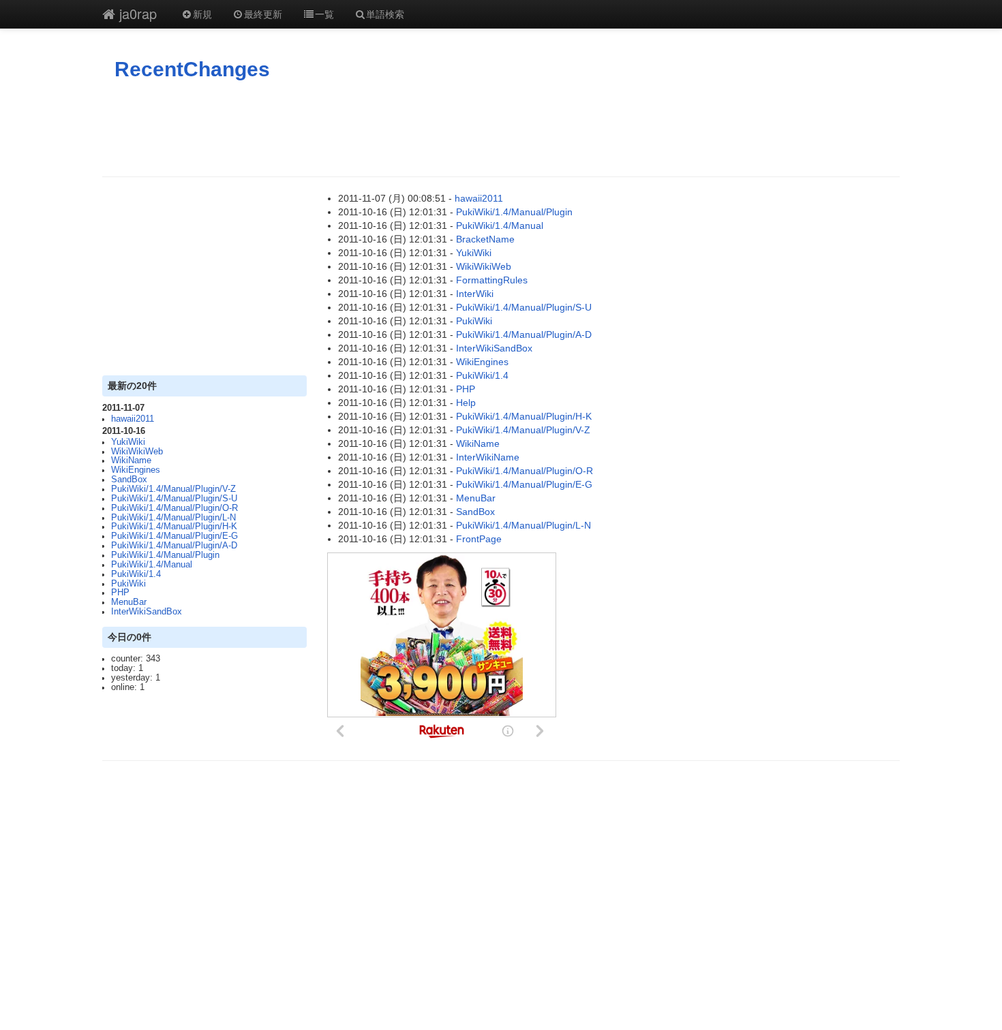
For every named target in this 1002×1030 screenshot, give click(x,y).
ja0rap (136, 13)
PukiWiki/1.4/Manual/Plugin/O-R (174, 508)
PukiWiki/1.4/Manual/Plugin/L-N (173, 517)
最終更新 (263, 13)
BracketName (485, 239)
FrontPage (479, 538)
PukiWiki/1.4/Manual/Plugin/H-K (174, 526)
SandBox (129, 479)
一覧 (324, 13)
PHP (120, 592)
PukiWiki (128, 584)
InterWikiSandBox (146, 612)
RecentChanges (192, 69)
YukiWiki (128, 442)
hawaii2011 (132, 419)
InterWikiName (487, 457)
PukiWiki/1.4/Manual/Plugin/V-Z (173, 489)
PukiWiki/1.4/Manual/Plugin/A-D (174, 545)
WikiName (131, 460)
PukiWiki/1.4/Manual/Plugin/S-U (174, 498)
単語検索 (385, 13)
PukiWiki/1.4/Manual (151, 564)
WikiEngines (135, 470)
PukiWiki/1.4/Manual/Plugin (165, 555)
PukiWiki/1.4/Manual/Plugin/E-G (174, 536)
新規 (202, 13)
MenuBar (129, 602)
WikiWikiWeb (137, 451)
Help (466, 402)
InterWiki (475, 293)
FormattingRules (492, 280)
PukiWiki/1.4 (136, 574)
